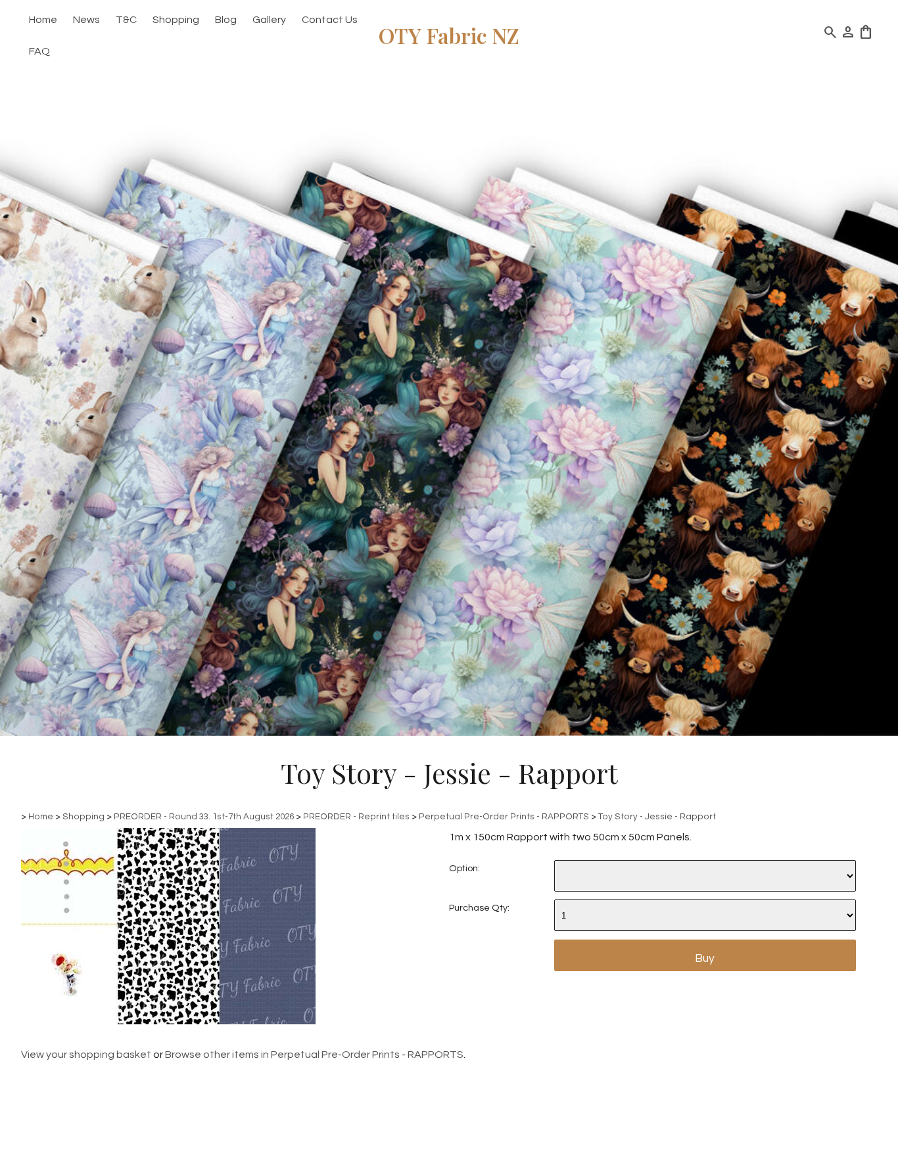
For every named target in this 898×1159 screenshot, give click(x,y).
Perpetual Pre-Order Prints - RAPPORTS (504, 816)
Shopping (176, 19)
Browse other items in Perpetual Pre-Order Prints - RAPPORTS (314, 1054)
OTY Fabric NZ (449, 35)
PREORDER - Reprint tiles (356, 816)
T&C (126, 19)
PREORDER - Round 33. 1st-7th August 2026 (204, 816)
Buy (705, 959)
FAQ (39, 51)
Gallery (269, 19)
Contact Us (330, 19)
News (86, 19)
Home (43, 19)
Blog (226, 19)
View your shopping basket (86, 1054)
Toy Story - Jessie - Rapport (657, 816)
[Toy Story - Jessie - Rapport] (168, 1021)
